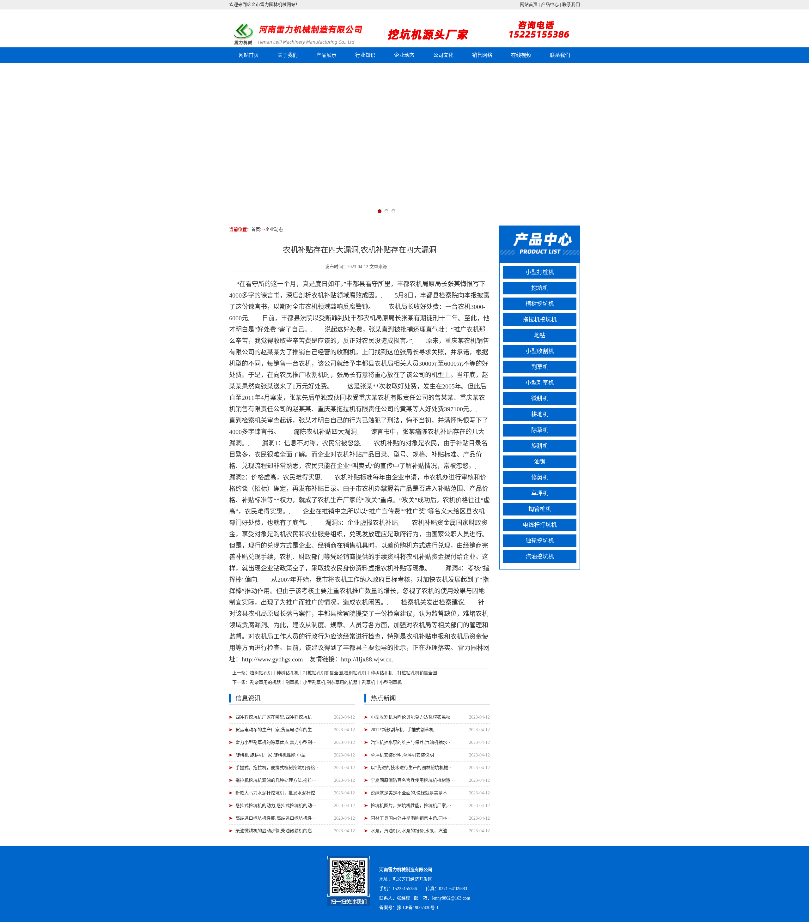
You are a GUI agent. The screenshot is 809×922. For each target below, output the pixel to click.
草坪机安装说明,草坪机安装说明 (402, 755)
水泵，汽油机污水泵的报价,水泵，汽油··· (411, 831)
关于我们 (287, 55)
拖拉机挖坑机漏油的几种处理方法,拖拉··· (276, 780)
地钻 (539, 335)
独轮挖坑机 (540, 541)
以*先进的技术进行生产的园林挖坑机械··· (412, 767)
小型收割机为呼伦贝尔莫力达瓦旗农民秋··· (413, 717)
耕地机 (539, 414)
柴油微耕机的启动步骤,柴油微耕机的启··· (276, 831)
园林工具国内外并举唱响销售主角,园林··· (411, 818)
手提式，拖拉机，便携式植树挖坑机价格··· (277, 767)
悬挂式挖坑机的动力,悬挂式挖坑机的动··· (276, 805)
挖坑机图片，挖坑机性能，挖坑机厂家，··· (412, 805)
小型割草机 (540, 383)
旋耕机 (539, 446)
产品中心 (550, 4)
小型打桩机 (540, 272)
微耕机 (539, 398)
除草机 (539, 430)
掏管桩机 (539, 509)
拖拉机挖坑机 (540, 319)
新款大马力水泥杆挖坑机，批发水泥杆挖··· (277, 793)
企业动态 (404, 55)
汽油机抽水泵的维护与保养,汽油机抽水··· (411, 742)
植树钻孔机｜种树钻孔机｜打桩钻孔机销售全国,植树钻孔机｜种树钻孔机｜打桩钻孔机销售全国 (343, 673)
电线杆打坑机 (540, 525)
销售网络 (482, 55)
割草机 (539, 367)
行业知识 (365, 55)
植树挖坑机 (540, 304)
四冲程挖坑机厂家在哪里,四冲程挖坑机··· (276, 717)
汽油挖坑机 (540, 556)
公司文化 (443, 55)
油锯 (539, 462)
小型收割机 (540, 351)
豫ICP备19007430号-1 (418, 907)
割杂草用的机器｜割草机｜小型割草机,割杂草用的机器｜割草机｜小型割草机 (326, 682)
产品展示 (326, 55)
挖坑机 (539, 288)
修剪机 (539, 477)
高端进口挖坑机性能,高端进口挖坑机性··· (276, 818)
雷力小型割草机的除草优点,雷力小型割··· (276, 742)
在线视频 (521, 55)
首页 (255, 229)
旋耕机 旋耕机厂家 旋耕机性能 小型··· (272, 755)
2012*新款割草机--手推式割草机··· (404, 729)
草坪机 (539, 493)
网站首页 (529, 4)
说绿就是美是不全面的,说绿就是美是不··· (411, 793)
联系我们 (571, 4)
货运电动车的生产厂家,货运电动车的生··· (276, 729)
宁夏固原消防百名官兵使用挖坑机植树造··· (413, 780)
